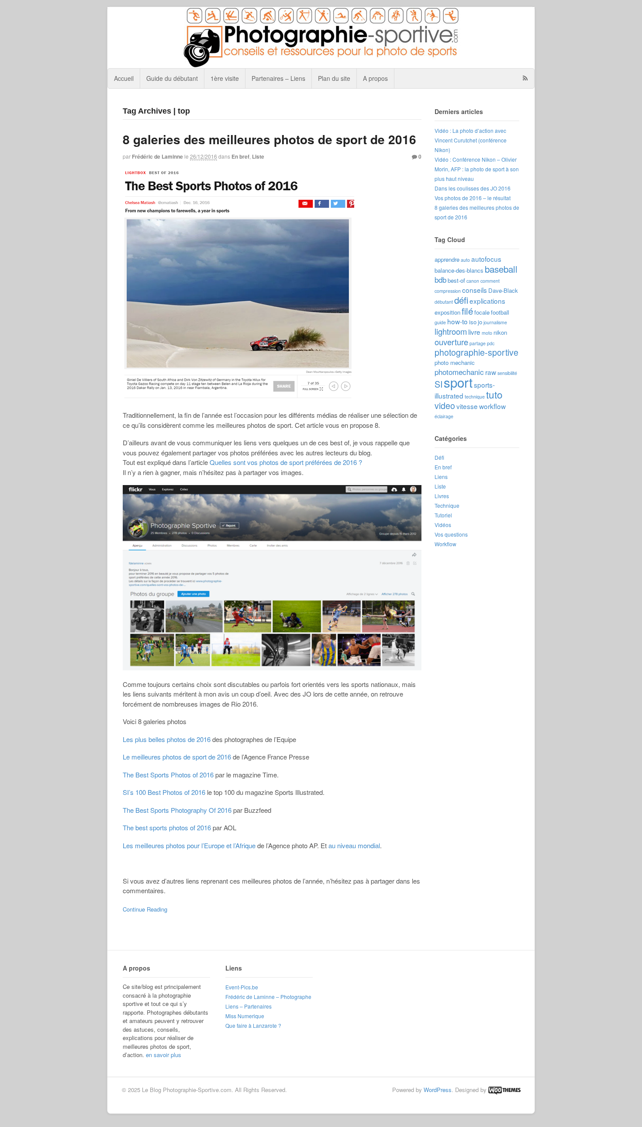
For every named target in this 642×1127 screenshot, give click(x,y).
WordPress (438, 1089)
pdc (490, 343)
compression (448, 291)
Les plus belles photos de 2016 (167, 739)
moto (487, 332)
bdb (440, 279)
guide (440, 322)
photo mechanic (455, 362)
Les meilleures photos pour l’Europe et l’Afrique (189, 845)
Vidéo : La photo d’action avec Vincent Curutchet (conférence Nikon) (471, 140)
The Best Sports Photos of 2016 (168, 774)
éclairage (444, 416)
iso (472, 322)
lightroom (451, 331)
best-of (456, 280)
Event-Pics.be (241, 987)
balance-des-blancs (459, 270)
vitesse (467, 406)
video (445, 405)
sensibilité (507, 373)
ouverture (451, 341)
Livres (442, 495)
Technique (447, 505)
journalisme (495, 322)
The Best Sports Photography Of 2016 (177, 810)
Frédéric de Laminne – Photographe (268, 996)
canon (472, 280)
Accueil (124, 78)
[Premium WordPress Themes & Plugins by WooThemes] (504, 1089)
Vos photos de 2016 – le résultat (473, 197)
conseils (474, 290)
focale (482, 312)
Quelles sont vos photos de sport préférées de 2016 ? (286, 462)
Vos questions (451, 534)
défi (461, 299)
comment (490, 280)
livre (474, 331)
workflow (492, 406)
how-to (457, 321)
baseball (501, 268)
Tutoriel (443, 515)
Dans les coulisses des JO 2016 (473, 188)
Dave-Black (503, 290)
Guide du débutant (172, 78)
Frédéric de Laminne (157, 156)
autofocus (486, 259)
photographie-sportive (476, 352)
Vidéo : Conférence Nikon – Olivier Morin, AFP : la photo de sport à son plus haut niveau (477, 169)
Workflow (445, 544)
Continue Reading (145, 909)
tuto (494, 394)
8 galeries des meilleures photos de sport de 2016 (269, 139)
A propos (375, 78)
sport (458, 382)
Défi (439, 457)
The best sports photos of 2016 (167, 827)
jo (480, 322)
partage (477, 343)
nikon (500, 332)
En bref (240, 156)
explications (487, 300)
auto (465, 260)
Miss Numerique (244, 1016)
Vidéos (443, 524)
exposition (447, 312)
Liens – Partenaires (248, 1006)
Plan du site (334, 78)
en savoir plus (163, 1055)
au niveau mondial (354, 845)
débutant (444, 301)
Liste (258, 156)
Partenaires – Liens (278, 78)
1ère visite (225, 78)
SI (438, 384)
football (500, 312)
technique (475, 396)
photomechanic (459, 371)
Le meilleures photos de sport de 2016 (177, 756)
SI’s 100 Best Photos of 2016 (164, 792)
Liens (441, 476)
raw (490, 372)
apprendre (447, 259)
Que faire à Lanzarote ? (253, 1025)
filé (467, 310)
